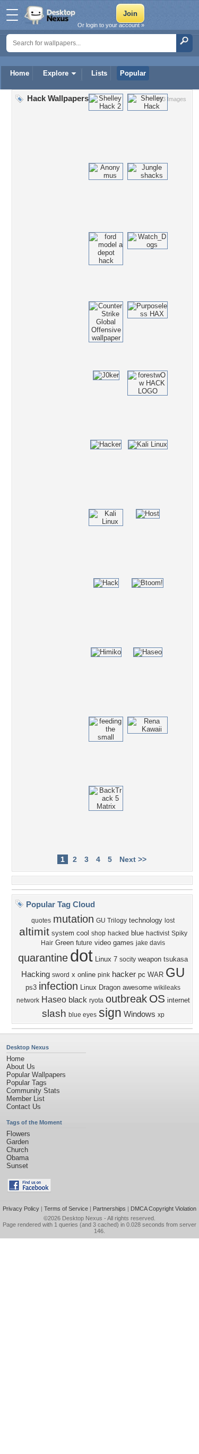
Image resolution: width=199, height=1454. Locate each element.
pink (104, 975)
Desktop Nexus (82, 1218)
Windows (139, 1014)
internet (178, 1000)
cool (82, 933)
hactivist (157, 933)
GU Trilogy (111, 920)
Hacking (35, 974)
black (77, 1000)
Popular (133, 73)
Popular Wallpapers (36, 1075)
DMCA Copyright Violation (163, 1208)
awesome (137, 987)
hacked (118, 933)
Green (64, 943)
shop (98, 933)
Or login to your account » (110, 25)
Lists (99, 73)
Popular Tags (26, 1083)
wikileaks (167, 987)
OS (157, 998)
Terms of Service (66, 1208)
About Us (20, 1067)
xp (161, 1014)
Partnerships (109, 1208)
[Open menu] (12, 15)
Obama (17, 1158)
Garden (17, 1142)
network (27, 1000)
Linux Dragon (100, 987)
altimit (34, 931)
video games (114, 943)
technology (145, 920)
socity (127, 959)
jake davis (150, 943)
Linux (103, 959)
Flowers (18, 1134)
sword (61, 975)
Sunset (17, 1166)
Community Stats (33, 1091)
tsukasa (175, 959)
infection (58, 986)
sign (110, 1013)
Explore (55, 73)
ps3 (31, 987)
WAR (155, 975)
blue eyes (82, 1014)
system (62, 933)
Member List (25, 1099)
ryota (96, 1000)
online (86, 975)
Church (17, 1150)
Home (19, 73)
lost (170, 920)
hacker (124, 974)
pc (141, 975)
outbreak (126, 999)
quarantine (43, 958)
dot (81, 956)
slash (54, 1013)
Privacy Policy (21, 1208)
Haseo (53, 999)
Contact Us (23, 1107)
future (84, 943)
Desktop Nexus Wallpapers (50, 15)
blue (137, 933)
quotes (41, 920)
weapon (149, 959)
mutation (73, 919)
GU (175, 972)
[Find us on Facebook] (29, 1190)
